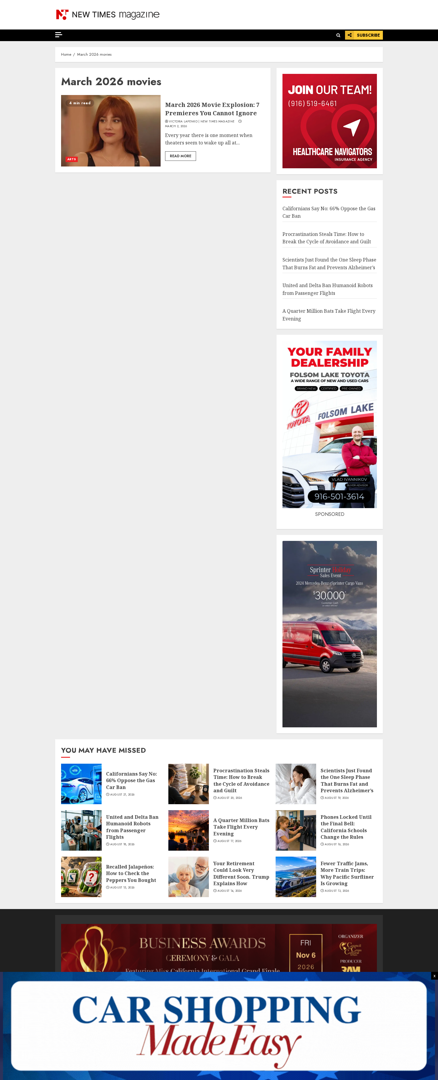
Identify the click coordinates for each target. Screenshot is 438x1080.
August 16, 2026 (337, 844)
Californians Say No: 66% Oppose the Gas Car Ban (131, 780)
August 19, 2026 (337, 798)
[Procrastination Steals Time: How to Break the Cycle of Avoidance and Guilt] (188, 784)
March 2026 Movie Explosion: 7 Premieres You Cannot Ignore (212, 109)
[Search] (338, 35)
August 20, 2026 (230, 798)
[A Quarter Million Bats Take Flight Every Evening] (188, 830)
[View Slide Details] (219, 954)
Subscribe (368, 35)
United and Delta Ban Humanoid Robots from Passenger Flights (132, 827)
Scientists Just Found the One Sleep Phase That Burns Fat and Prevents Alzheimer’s (347, 780)
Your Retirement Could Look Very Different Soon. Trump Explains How (241, 873)
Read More (180, 156)
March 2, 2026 (176, 126)
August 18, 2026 (122, 844)
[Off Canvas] (58, 34)
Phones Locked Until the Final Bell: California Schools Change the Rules (346, 827)
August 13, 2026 (337, 891)
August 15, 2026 (122, 888)
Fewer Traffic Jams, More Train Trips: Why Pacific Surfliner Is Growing (347, 873)
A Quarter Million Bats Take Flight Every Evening (241, 827)
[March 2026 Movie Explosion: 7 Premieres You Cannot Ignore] (111, 130)
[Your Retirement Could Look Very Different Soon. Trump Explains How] (188, 877)
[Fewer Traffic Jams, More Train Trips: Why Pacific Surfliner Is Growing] (296, 877)
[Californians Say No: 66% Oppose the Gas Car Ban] (81, 784)
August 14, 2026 (230, 891)
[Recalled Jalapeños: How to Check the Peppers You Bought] (81, 877)
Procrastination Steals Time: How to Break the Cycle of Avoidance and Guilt (326, 238)
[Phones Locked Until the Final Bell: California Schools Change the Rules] (296, 830)
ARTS (71, 159)
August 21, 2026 (122, 795)
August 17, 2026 (230, 841)
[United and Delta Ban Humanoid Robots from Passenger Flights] (81, 830)
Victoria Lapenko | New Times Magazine (201, 121)
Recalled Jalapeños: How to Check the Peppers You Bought (131, 873)
